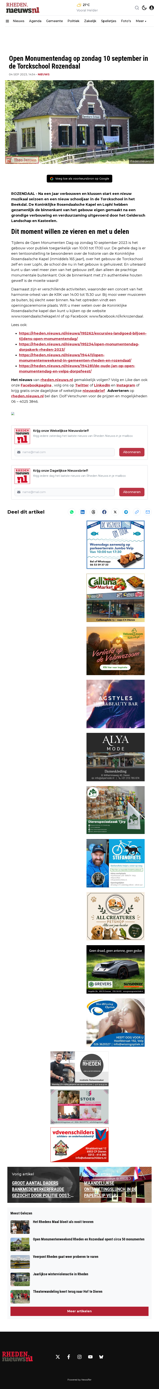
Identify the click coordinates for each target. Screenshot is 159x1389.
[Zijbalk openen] (7, 21)
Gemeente (54, 21)
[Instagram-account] (79, 1357)
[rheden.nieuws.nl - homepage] (22, 8)
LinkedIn (102, 385)
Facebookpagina (36, 385)
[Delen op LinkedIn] (82, 512)
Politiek (73, 21)
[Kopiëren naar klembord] (137, 512)
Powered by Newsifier (79, 1379)
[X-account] (57, 1357)
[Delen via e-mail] (148, 512)
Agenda (35, 21)
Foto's (126, 21)
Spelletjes (108, 21)
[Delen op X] (115, 512)
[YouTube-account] (90, 1357)
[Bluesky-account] (101, 1357)
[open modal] (151, 7)
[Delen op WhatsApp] (72, 512)
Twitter (82, 385)
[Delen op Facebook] (104, 512)
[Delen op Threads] (93, 512)
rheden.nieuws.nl (57, 380)
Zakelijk (90, 21)
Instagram (126, 385)
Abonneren (132, 452)
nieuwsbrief (94, 391)
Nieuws (18, 21)
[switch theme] (144, 7)
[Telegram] (126, 512)
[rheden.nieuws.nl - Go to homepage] (17, 1356)
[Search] (137, 7)
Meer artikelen (79, 1311)
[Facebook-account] (68, 1357)
